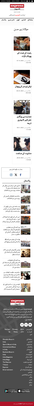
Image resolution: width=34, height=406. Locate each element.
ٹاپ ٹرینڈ (29, 360)
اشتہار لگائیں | (12, 15)
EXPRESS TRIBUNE (5, 1)
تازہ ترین (24, 20)
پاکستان (4, 20)
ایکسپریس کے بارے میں (29, 332)
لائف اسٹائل (29, 357)
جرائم (30, 385)
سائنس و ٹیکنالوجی (27, 375)
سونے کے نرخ (28, 367)
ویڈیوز (30, 382)
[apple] (24, 391)
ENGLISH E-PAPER (25, 1)
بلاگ (30, 377)
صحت (30, 365)
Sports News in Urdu (9, 344)
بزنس (30, 380)
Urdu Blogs (6, 360)
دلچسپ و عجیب (27, 362)
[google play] (11, 391)
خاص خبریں (11, 20)
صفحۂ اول (30, 20)
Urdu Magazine (8, 357)
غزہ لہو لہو (29, 344)
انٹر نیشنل (29, 349)
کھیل (18, 20)
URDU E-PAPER (15, 1)
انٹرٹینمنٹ (29, 354)
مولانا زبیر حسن (27, 61)
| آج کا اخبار (22, 15)
